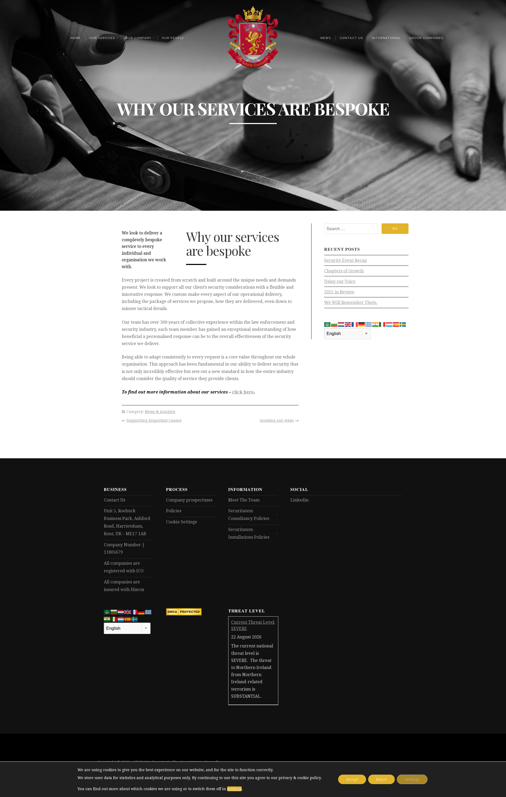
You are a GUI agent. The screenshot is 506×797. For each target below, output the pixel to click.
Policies (173, 510)
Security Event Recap (345, 260)
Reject (381, 779)
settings (234, 789)
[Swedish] (403, 324)
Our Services (102, 38)
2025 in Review (339, 291)
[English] (348, 324)
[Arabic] (327, 324)
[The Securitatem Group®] (253, 38)
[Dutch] (341, 324)
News (325, 38)
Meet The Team (244, 500)
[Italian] (382, 324)
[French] (355, 324)
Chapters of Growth (344, 270)
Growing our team (277, 420)
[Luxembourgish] (389, 324)
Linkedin (299, 500)
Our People (173, 38)
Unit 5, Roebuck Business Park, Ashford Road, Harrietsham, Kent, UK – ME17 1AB (127, 522)
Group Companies (426, 38)
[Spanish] (396, 324)
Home (76, 38)
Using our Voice (340, 281)
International (386, 38)
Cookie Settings (181, 521)
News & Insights (160, 412)
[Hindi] (375, 324)
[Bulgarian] (334, 324)
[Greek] (368, 324)
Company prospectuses (189, 500)
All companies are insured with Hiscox (124, 585)
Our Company (138, 38)
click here (243, 392)
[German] (361, 324)
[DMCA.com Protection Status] (184, 614)
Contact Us (351, 38)
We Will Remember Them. (350, 302)
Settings (412, 779)
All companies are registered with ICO (124, 567)
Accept (352, 779)
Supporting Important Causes (154, 420)
